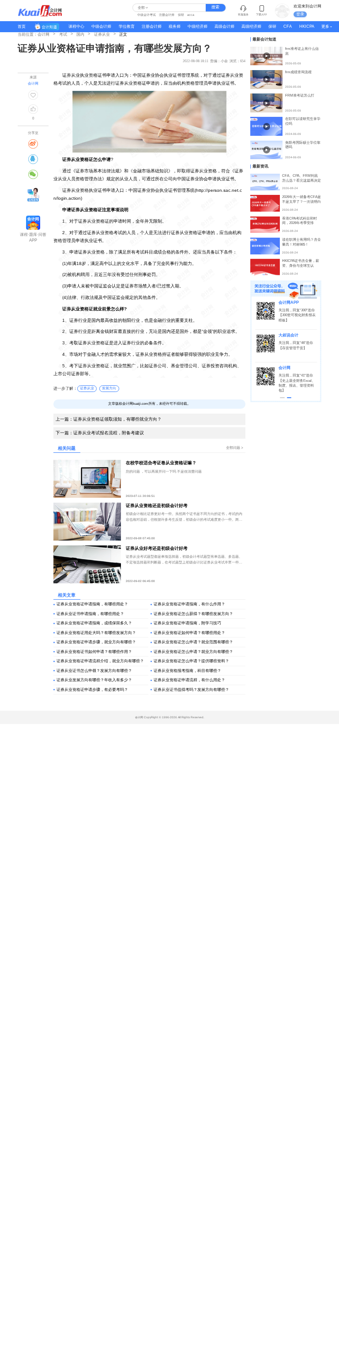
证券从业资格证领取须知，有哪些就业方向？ (109, 419)
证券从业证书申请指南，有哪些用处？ (90, 614)
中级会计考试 (146, 14)
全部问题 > (234, 448)
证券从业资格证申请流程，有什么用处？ (189, 680)
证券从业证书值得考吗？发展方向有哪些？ (191, 689)
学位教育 (127, 26)
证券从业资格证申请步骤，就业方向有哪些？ (96, 642)
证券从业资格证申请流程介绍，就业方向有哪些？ (100, 661)
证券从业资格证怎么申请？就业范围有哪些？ (193, 642)
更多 (325, 26)
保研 (181, 14)
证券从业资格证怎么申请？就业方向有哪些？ (193, 651)
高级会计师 (224, 26)
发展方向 (109, 388)
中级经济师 (197, 26)
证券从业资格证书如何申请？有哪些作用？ (94, 651)
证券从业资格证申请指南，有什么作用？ (189, 604)
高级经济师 (251, 26)
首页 (22, 26)
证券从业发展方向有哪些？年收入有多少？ (94, 680)
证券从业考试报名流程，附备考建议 (100, 432)
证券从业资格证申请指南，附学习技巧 (187, 623)
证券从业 (87, 388)
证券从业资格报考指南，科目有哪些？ (187, 670)
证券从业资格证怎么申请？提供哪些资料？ (191, 661)
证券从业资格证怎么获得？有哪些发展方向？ (193, 614)
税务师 (175, 26)
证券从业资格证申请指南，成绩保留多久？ (94, 623)
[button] (282, 397)
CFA (287, 26)
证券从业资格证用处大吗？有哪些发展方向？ (96, 633)
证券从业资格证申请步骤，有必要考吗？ (92, 689)
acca (190, 14)
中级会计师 (101, 26)
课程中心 (76, 26)
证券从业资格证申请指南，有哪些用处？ (92, 604)
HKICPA (306, 26)
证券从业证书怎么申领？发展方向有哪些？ (94, 670)
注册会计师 (166, 14)
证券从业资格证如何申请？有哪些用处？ (189, 633)
